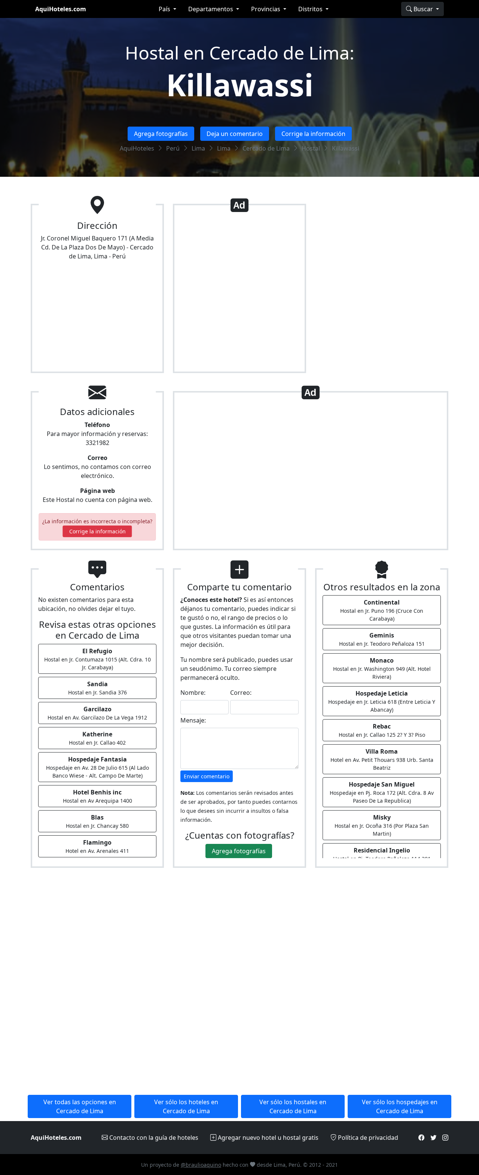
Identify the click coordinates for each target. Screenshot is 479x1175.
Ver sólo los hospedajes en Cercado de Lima (399, 1106)
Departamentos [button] (211, 9)
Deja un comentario (235, 134)
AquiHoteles (137, 148)
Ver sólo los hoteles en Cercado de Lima (186, 1106)
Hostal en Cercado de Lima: (239, 52)
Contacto (153, 1137)
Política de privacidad (367, 1137)
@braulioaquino (201, 1164)
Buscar (423, 9)
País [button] (165, 9)
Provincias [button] (266, 9)
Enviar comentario (206, 776)
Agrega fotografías (161, 134)
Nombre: (192, 692)
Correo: (240, 692)
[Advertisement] (239, 291)
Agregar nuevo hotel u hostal (267, 1137)
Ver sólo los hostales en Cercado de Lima (292, 1106)
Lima (198, 148)
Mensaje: (193, 720)
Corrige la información (313, 134)
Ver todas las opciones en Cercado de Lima (79, 1106)
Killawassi (239, 84)
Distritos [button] (311, 9)
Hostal (311, 148)
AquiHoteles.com (60, 9)
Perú (173, 148)
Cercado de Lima (266, 148)
